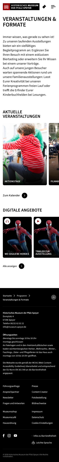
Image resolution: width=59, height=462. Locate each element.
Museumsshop (10, 411)
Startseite (7, 295)
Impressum (37, 411)
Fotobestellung (39, 397)
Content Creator (40, 392)
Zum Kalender (11, 195)
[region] (29, 6)
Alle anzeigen (10, 266)
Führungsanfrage (11, 386)
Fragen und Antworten (14, 403)
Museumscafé (9, 417)
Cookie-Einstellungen (42, 423)
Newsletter (8, 397)
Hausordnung (9, 423)
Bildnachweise (39, 403)
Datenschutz (38, 417)
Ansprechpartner (11, 392)
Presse (35, 386)
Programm (22, 295)
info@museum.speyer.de (14, 327)
